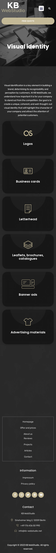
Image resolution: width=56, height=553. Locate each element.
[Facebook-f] (15, 495)
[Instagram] (21, 495)
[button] (41, 8)
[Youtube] (41, 495)
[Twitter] (28, 495)
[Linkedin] (34, 495)
